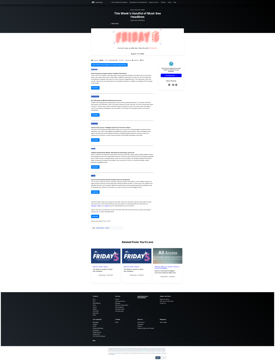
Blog (175, 2)
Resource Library (164, 299)
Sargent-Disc (96, 334)
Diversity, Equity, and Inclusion (146, 328)
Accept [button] (158, 357)
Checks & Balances (98, 328)
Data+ (94, 315)
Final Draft (95, 311)
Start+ (94, 305)
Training (163, 2)
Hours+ (95, 307)
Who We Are (141, 322)
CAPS (94, 326)
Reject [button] (164, 357)
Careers (140, 326)
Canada (95, 324)
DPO (94, 301)
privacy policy (143, 350)
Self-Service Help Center (167, 301)
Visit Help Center (171, 75)
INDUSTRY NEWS (140, 10)
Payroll (117, 299)
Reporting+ (96, 313)
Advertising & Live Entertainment (138, 2)
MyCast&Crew (96, 303)
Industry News (100, 228)
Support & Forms (153, 2)
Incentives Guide (119, 309)
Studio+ (95, 309)
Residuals (117, 303)
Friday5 (107, 228)
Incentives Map (119, 311)
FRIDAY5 (105, 266)
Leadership (140, 324)
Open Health (163, 322)
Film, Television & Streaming (119, 2)
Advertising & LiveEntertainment (143, 297)
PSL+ (94, 299)
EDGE (116, 322)
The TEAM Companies (99, 336)
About (169, 2)
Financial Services (120, 301)
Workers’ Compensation (121, 305)
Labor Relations (119, 307)
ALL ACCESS (169, 266)
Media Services (97, 332)
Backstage (95, 322)
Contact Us (163, 303)
